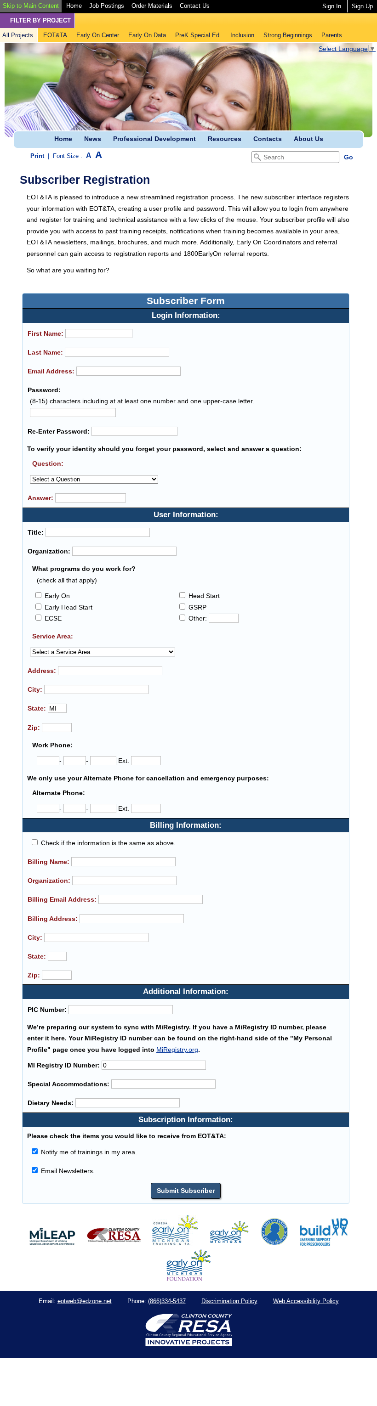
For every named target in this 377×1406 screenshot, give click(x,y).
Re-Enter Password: (59, 431)
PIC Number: (47, 1009)
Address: (42, 670)
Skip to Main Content (31, 6)
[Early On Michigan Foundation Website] (188, 1278)
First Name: (45, 333)
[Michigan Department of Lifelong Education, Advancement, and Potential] (52, 1243)
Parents (331, 35)
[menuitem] (31, 6)
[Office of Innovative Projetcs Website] (175, 1243)
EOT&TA (55, 35)
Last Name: (45, 352)
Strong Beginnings (287, 35)
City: (35, 689)
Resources (224, 138)
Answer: (40, 498)
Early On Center (97, 35)
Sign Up (362, 6)
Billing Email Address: (62, 899)
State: (37, 708)
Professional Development (154, 138)
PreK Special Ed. (198, 35)
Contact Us (195, 6)
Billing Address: (53, 918)
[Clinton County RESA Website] (113, 1243)
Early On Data (147, 35)
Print (37, 155)
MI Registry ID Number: (64, 1065)
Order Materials (151, 6)
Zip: (34, 727)
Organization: (49, 551)
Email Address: (51, 371)
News (92, 138)
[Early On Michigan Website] (229, 1243)
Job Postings (106, 6)
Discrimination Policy (229, 1301)
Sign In (331, 6)
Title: (36, 532)
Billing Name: (48, 861)
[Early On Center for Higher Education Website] (274, 1243)
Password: (44, 390)
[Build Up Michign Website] (324, 1243)
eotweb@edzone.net (84, 1301)
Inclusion (242, 35)
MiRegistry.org (177, 1049)
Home (74, 6)
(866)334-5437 (167, 1301)
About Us (308, 138)
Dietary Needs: (51, 1103)
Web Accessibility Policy (306, 1301)
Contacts (267, 138)
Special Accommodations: (68, 1084)
